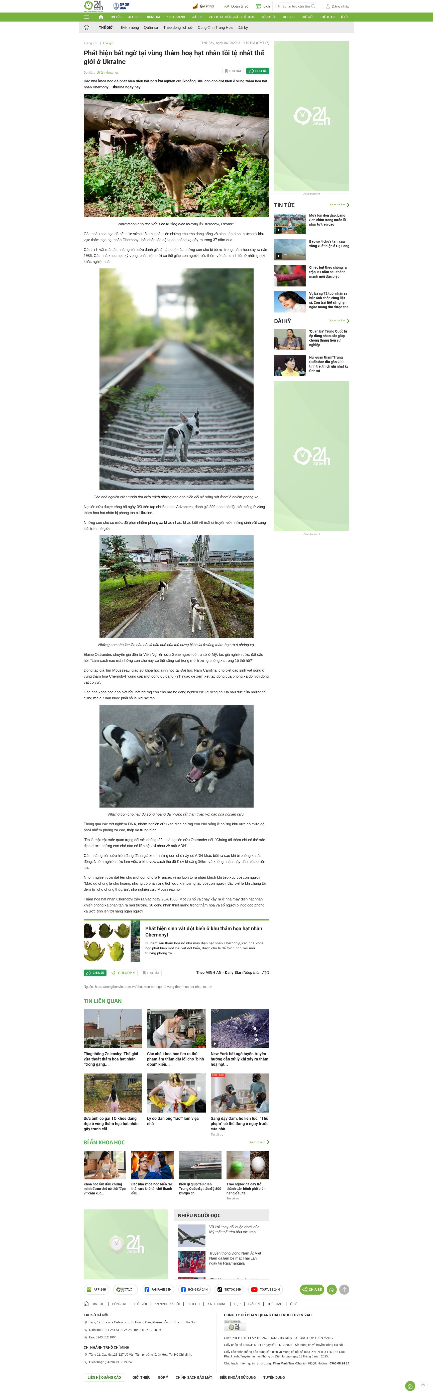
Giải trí (197, 17)
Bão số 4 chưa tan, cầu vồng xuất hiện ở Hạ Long (329, 243)
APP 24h (100, 1289)
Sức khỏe (269, 17)
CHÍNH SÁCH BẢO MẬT (194, 1377)
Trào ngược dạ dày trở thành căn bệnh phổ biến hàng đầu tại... (246, 1188)
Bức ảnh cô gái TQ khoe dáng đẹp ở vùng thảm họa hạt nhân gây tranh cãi (111, 1123)
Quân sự (151, 27)
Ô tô (344, 17)
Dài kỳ (243, 27)
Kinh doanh (176, 17)
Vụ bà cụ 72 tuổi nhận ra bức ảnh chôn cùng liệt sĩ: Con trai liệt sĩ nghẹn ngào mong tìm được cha (329, 300)
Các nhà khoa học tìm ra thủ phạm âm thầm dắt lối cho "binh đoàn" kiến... (175, 1059)
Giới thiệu (141, 1377)
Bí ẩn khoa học (108, 72)
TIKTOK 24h (233, 1289)
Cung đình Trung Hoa (215, 27)
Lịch (266, 6)
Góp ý (163, 1377)
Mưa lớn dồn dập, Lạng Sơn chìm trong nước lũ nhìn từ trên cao (327, 219)
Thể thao (327, 17)
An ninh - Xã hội (167, 1304)
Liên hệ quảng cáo (104, 1377)
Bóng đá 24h (198, 1289)
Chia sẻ (261, 71)
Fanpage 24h (161, 1289)
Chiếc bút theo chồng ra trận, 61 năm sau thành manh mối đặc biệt (328, 271)
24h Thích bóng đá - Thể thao (232, 17)
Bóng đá (153, 17)
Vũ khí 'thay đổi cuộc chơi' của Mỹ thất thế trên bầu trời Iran (234, 1229)
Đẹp (237, 1304)
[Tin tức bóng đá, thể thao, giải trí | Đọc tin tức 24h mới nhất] (93, 6)
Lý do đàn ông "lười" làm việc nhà (173, 1121)
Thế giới (307, 17)
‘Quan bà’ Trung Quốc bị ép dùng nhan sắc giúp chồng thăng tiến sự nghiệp (328, 338)
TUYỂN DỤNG (274, 1377)
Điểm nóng (130, 27)
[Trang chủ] (91, 27)
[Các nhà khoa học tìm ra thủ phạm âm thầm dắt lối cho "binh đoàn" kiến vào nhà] (176, 1028)
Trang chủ (91, 43)
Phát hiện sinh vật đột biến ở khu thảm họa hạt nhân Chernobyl (203, 931)
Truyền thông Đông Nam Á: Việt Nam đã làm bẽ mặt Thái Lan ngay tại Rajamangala (235, 1258)
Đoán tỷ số (239, 6)
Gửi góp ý (126, 973)
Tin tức (116, 17)
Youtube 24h (270, 1289)
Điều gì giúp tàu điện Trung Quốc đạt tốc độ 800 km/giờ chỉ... (200, 1188)
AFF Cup (134, 17)
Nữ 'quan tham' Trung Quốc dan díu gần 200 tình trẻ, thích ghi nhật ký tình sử (328, 364)
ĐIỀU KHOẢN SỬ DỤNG (238, 1377)
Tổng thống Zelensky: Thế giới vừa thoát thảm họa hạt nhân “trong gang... (111, 1059)
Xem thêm (257, 1142)
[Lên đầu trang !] (423, 1386)
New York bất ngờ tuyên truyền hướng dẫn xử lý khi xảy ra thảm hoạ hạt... (239, 1059)
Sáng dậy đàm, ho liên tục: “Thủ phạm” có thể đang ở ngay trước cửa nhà (239, 1123)
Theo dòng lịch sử (178, 27)
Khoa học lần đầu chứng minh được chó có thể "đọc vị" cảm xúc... (105, 1188)
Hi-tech (289, 17)
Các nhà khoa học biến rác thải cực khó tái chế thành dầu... (152, 1188)
